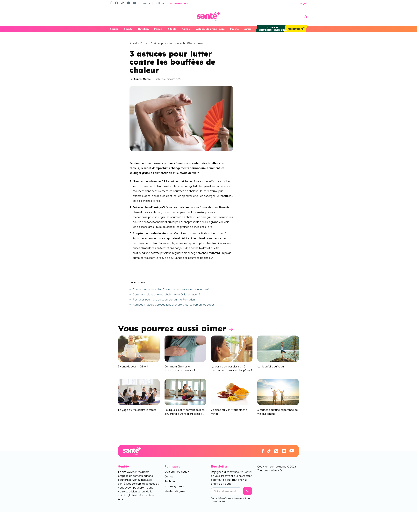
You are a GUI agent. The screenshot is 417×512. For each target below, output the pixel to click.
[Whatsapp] (128, 2)
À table (172, 29)
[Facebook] (111, 2)
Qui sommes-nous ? (177, 471)
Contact (146, 3)
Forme (158, 29)
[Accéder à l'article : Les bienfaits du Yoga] (278, 348)
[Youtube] (134, 2)
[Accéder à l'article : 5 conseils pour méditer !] (139, 348)
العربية (303, 3)
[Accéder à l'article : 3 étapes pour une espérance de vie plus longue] (278, 391)
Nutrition (143, 29)
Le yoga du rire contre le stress (137, 409)
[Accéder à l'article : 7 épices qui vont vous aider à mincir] (231, 391)
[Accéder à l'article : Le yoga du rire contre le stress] (139, 391)
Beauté (128, 29)
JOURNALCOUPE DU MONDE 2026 (273, 28)
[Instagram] (116, 2)
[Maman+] (295, 28)
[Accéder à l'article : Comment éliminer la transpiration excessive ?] (185, 348)
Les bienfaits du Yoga (270, 366)
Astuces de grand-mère (210, 29)
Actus (247, 29)
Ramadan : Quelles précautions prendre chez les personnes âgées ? (174, 304)
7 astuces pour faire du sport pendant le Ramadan (164, 299)
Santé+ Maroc (142, 79)
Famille (186, 29)
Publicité (160, 3)
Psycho (234, 29)
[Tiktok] (122, 2)
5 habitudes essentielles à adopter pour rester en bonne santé (171, 289)
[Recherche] (305, 17)
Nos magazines (179, 3)
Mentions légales (175, 491)
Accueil (114, 29)
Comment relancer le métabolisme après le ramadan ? (166, 294)
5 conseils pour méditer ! (133, 366)
